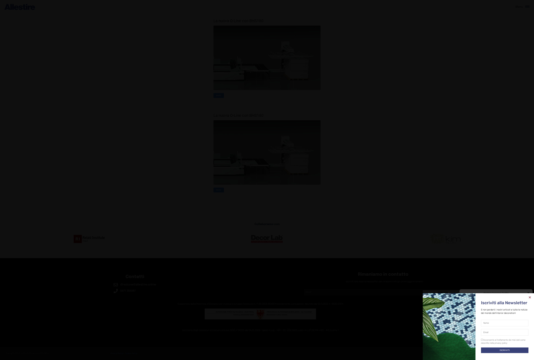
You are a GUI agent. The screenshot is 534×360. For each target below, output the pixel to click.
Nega (494, 349)
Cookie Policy (490, 355)
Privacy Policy (501, 355)
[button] (528, 293)
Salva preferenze (517, 349)
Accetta (472, 349)
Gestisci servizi (469, 341)
